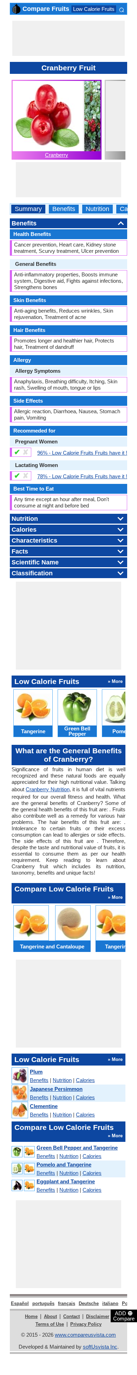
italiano (110, 1303)
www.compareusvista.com (85, 1335)
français (66, 1303)
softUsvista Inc (100, 1347)
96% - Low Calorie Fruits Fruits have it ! (82, 452)
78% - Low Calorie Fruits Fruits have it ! (82, 476)
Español (20, 1303)
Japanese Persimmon (56, 1089)
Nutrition (97, 209)
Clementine (44, 1106)
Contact (71, 1316)
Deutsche (89, 1303)
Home (31, 1316)
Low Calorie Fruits (94, 9)
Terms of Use (49, 1324)
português (43, 1303)
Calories (85, 1080)
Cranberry (56, 155)
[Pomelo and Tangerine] (23, 1169)
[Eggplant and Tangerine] (23, 1185)
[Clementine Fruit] (19, 1110)
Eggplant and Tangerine (66, 1181)
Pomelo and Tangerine (64, 1165)
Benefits (63, 209)
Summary (28, 209)
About (50, 1316)
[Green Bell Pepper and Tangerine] (23, 1152)
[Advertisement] (68, 38)
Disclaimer (97, 1316)
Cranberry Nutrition (47, 789)
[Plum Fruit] (19, 1076)
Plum (36, 1072)
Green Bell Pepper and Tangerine (77, 1148)
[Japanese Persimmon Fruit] (19, 1093)
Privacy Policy (86, 1324)
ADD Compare (124, 1316)
